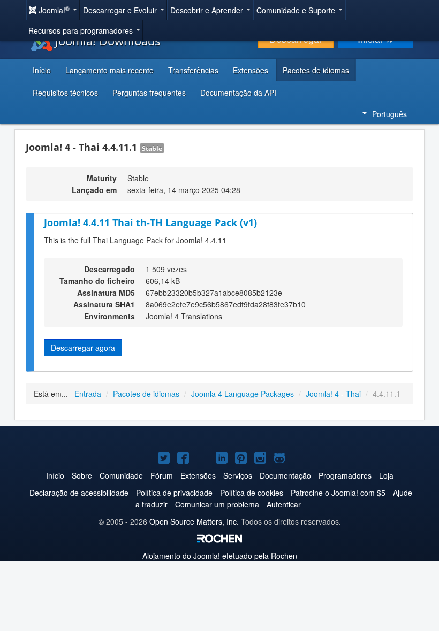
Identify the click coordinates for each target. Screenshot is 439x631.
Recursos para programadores (81, 30)
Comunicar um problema (217, 504)
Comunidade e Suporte (296, 10)
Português (389, 114)
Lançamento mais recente (109, 70)
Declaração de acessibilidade (78, 492)
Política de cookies (251, 492)
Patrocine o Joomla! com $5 (338, 492)
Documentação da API (238, 92)
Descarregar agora (83, 347)
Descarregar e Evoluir (121, 10)
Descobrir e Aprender (207, 10)
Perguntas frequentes (149, 92)
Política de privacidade (174, 492)
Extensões (250, 70)
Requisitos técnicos (65, 92)
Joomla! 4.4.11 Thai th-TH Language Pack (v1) (150, 222)
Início (42, 70)
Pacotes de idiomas (316, 70)
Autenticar (284, 504)
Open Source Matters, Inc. (194, 521)
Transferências (193, 70)
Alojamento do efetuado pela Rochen (219, 555)
